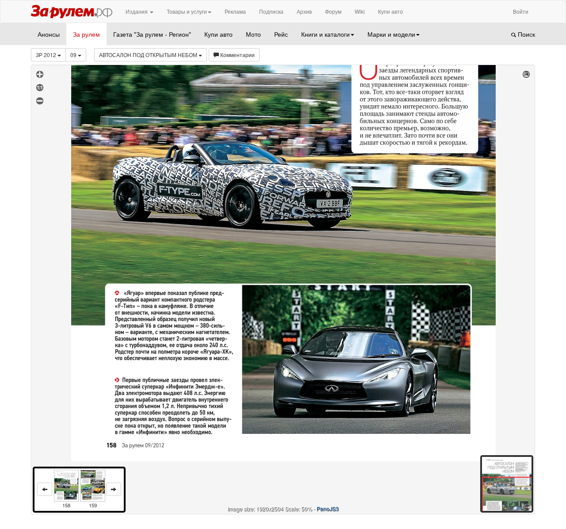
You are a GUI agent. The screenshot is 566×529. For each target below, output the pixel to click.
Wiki (360, 11)
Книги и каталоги (325, 34)
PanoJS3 (328, 508)
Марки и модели (391, 34)
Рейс (281, 34)
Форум (333, 11)
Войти (520, 11)
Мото (253, 34)
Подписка (271, 11)
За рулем (86, 34)
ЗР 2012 (46, 54)
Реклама (235, 11)
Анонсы (49, 34)
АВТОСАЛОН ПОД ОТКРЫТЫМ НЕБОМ (149, 54)
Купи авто (390, 11)
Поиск (525, 34)
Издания (137, 11)
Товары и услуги (187, 11)
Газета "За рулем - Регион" (152, 34)
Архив (304, 11)
